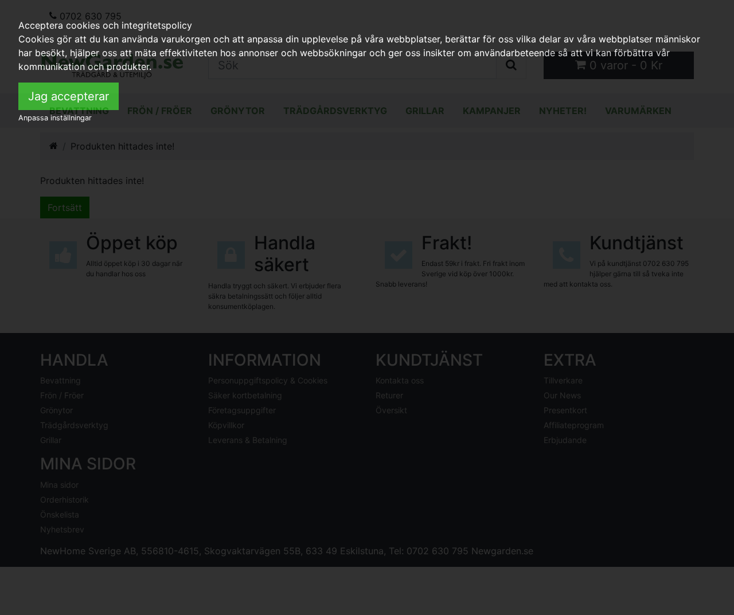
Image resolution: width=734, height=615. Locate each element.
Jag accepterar (68, 96)
